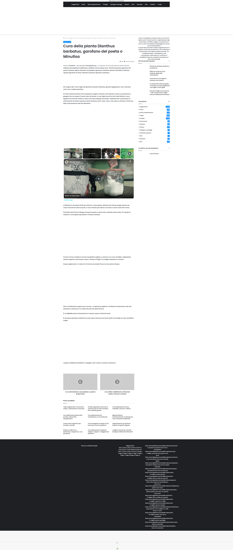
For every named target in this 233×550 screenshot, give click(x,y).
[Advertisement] (116, 20)
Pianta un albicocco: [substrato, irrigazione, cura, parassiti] (73, 431)
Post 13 (130, 451)
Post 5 (139, 447)
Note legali (94, 445)
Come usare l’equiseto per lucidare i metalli (72, 424)
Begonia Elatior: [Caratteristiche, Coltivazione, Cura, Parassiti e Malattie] (122, 417)
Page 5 (135, 453)
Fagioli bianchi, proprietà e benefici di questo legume (121, 424)
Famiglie (105, 4)
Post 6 (120, 449)
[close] (117, 543)
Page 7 (123, 455)
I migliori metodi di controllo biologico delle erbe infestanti (122, 431)
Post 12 (125, 451)
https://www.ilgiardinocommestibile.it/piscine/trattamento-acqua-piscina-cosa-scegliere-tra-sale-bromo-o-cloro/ (162, 508)
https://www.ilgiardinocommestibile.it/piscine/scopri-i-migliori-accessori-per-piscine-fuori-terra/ (160, 453)
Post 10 (139, 449)
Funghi (160, 4)
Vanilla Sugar (74, 162)
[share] (130, 161)
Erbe (146, 4)
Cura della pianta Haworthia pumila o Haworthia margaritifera (72, 417)
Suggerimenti (75, 4)
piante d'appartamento (146, 112)
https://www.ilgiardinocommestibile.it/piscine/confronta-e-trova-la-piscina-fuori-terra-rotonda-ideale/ (161, 459)
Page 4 (131, 453)
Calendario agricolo (145, 133)
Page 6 (140, 453)
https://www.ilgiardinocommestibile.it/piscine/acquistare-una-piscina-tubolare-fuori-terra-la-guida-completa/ (161, 464)
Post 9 (134, 449)
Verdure (127, 4)
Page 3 (126, 453)
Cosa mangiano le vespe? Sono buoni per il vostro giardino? (98, 424)
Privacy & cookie (85, 445)
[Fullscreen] (81, 157)
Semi (133, 4)
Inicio (66, 38)
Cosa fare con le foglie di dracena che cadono (158, 79)
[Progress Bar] (73, 156)
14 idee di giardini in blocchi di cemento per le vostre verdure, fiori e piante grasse (98, 408)
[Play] (65, 157)
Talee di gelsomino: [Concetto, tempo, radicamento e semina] (73, 408)
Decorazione (143, 121)
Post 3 (129, 447)
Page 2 (121, 453)
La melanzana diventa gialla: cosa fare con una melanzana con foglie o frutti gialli (160, 85)
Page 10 (138, 455)
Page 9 (133, 455)
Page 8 (128, 455)
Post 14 (135, 451)
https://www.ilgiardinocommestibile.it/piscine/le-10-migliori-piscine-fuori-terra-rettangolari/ (159, 514)
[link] (67, 162)
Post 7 (125, 449)
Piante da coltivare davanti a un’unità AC (159, 67)
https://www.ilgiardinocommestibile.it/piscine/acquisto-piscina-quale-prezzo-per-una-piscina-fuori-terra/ (161, 491)
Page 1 (140, 451)
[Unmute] (67, 157)
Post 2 (125, 447)
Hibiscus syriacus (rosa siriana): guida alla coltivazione (157, 73)
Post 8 (129, 449)
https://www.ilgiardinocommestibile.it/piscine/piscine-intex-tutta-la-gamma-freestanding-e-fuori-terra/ (160, 482)
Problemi (152, 4)
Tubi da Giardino (154, 153)
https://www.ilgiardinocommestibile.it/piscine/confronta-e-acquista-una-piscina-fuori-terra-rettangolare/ (161, 447)
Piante (83, 4)
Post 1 (120, 447)
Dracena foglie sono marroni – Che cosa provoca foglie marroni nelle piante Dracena (159, 92)
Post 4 (134, 447)
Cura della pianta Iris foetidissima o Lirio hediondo (97, 416)
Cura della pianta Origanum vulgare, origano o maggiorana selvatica (98, 431)
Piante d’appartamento (94, 4)
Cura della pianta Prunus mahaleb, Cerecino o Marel (121, 408)
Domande (139, 4)
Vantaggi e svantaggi (116, 4)
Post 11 (120, 451)
